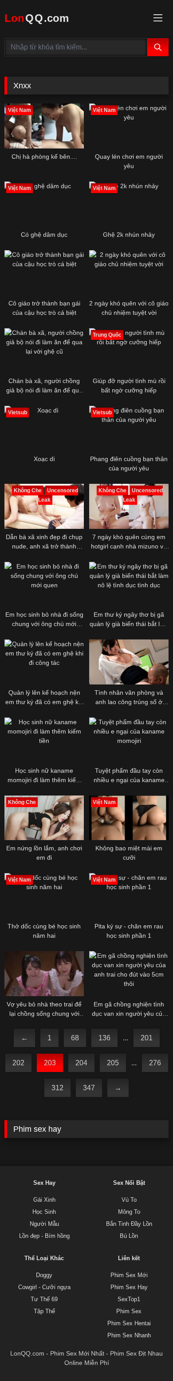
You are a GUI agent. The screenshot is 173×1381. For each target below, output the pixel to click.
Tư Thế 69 (44, 1299)
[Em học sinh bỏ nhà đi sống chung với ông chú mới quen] (44, 584)
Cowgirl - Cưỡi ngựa (44, 1287)
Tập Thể (44, 1311)
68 (75, 1038)
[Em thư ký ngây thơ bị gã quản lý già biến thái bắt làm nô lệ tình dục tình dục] (129, 584)
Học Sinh (44, 1212)
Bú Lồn (129, 1236)
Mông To (129, 1212)
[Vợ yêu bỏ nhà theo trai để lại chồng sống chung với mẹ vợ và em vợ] (44, 973)
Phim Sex (129, 1311)
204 (81, 1063)
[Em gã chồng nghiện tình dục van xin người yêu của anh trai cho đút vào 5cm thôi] (129, 973)
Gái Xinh (44, 1200)
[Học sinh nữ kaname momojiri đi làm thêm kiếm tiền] (44, 740)
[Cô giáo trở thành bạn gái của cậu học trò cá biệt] (44, 272)
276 (155, 1063)
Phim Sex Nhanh (129, 1335)
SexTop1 (129, 1299)
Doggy (44, 1275)
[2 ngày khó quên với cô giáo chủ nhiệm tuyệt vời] (129, 272)
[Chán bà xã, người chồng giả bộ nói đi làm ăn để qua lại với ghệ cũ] (44, 350)
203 (50, 1063)
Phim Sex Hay (129, 1287)
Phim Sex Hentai (129, 1323)
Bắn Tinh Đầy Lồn (129, 1224)
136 (104, 1038)
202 (18, 1063)
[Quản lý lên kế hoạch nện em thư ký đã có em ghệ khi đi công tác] (44, 661)
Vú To (129, 1200)
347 (89, 1088)
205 (113, 1063)
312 (57, 1088)
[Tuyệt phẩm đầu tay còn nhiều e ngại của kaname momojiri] (129, 740)
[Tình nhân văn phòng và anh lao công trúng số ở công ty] (129, 661)
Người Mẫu (44, 1224)
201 (147, 1038)
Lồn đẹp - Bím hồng (44, 1236)
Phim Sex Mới (129, 1275)
